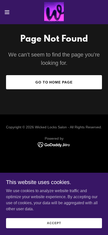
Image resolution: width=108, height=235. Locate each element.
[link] (54, 12)
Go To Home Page (54, 82)
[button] (10, 12)
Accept (54, 223)
